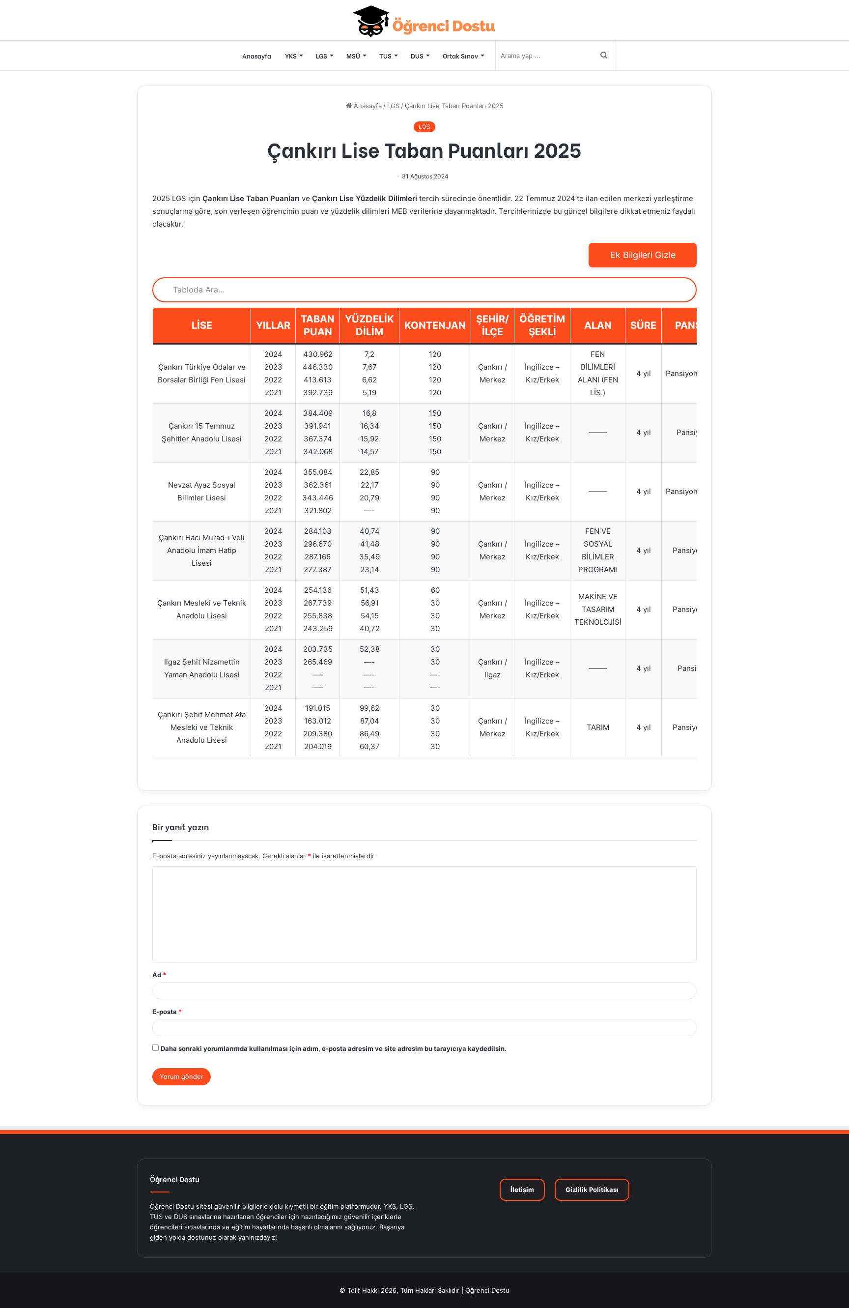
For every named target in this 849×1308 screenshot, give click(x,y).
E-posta (167, 1012)
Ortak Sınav (460, 55)
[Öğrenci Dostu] (425, 21)
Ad (159, 975)
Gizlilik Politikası (592, 1189)
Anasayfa (256, 55)
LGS (321, 55)
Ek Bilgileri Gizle (643, 255)
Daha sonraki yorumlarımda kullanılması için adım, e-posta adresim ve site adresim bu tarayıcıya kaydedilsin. (334, 1048)
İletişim (522, 1189)
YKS (291, 55)
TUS (385, 55)
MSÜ (353, 55)
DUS (417, 55)
